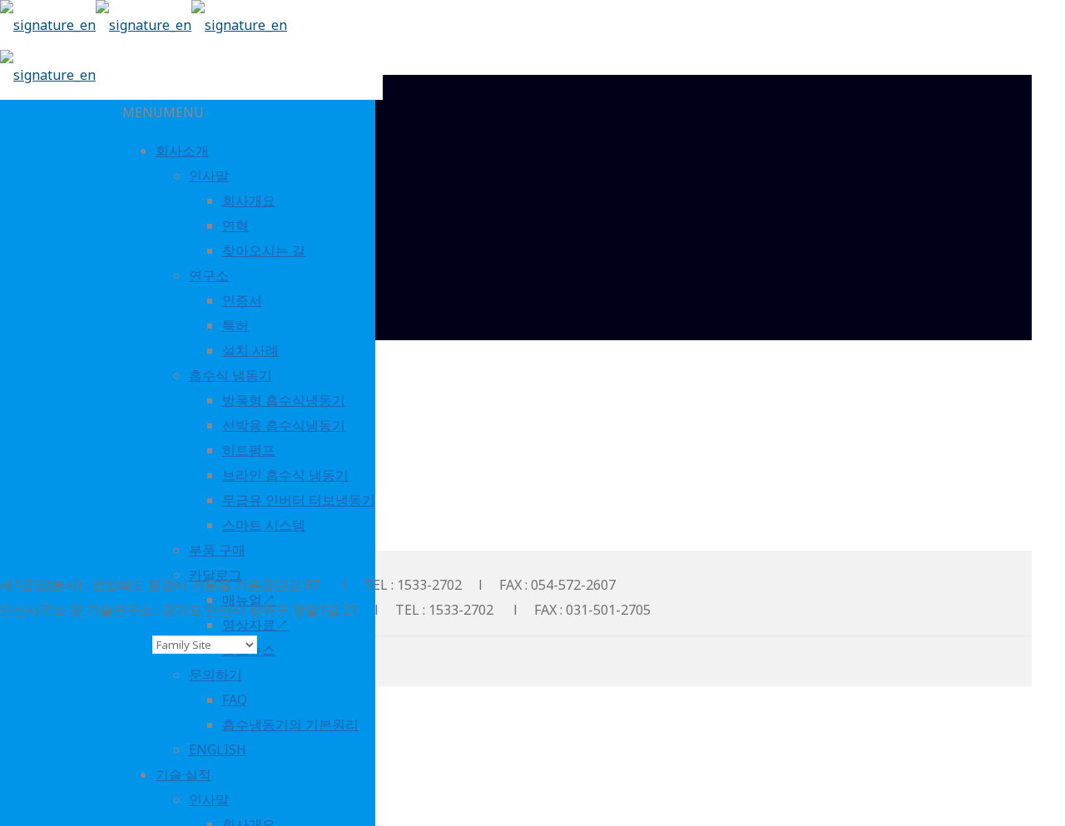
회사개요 (248, 200)
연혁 (235, 225)
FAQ (234, 699)
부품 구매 (217, 550)
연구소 (209, 275)
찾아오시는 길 (263, 250)
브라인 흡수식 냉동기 (285, 475)
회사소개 (182, 150)
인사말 (209, 175)
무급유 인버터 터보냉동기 (298, 500)
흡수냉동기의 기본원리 (290, 724)
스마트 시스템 (263, 525)
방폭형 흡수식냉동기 (283, 400)
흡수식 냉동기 (230, 375)
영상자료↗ (255, 625)
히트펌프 (248, 450)
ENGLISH (217, 749)
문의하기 (215, 674)
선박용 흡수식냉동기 (283, 425)
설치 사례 (250, 350)
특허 (235, 325)
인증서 (242, 300)
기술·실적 (183, 774)
